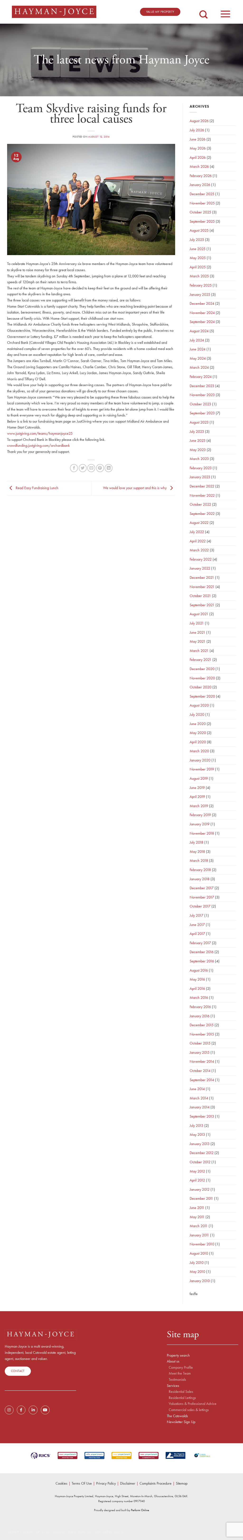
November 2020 (202, 678)
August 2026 (199, 120)
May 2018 (197, 851)
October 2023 (200, 404)
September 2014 (202, 1079)
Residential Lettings (182, 1398)
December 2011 (201, 1198)
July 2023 (197, 431)
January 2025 (200, 294)
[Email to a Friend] (91, 468)
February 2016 (200, 1006)
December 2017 (202, 887)
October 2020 (200, 687)
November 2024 (202, 312)
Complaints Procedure (156, 1483)
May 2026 (198, 148)
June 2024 (198, 349)
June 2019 (197, 787)
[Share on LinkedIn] (108, 468)
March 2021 (199, 650)
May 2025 (198, 257)
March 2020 (199, 750)
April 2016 (197, 988)
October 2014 (200, 1070)
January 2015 (200, 1052)
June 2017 (197, 924)
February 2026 (201, 175)
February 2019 (200, 814)
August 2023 (199, 422)
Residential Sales (181, 1392)
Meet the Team (180, 1373)
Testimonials (177, 1379)
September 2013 (202, 1116)
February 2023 (201, 467)
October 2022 (200, 504)
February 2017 (200, 942)
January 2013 (200, 1143)
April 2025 (198, 267)
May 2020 (198, 732)
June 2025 (198, 248)
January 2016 (200, 1015)
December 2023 (202, 385)
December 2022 (202, 486)
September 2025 (202, 221)
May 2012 (197, 1171)
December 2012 (202, 1152)
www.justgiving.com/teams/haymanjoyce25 (40, 433)
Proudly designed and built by (121, 1510)
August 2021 (199, 613)
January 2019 (200, 824)
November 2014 (202, 1061)
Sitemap (181, 1483)
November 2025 (202, 203)
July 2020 (197, 714)
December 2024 (202, 303)
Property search (178, 1355)
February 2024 (201, 376)
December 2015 (202, 1024)
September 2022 (202, 513)
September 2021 (202, 604)
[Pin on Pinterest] (100, 468)
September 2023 (202, 413)
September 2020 (202, 696)
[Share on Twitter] (83, 468)
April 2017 (197, 933)
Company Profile (181, 1367)
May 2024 (198, 358)
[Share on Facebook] (74, 468)
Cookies (61, 1483)
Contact (18, 1371)
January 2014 (200, 1107)
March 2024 (199, 367)
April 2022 (198, 541)
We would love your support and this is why (135, 487)
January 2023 (200, 476)
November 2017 (202, 897)
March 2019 (199, 805)
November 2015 (202, 1034)
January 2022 (200, 568)
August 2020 (199, 705)
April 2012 (197, 1180)
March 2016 (199, 997)
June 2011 (197, 1207)
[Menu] (225, 11)
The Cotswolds (177, 1416)
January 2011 (199, 1235)
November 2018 (202, 833)
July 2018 (196, 842)
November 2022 (202, 495)
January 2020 (200, 760)
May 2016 (197, 979)
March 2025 (199, 276)
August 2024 (199, 330)
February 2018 (200, 869)
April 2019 (197, 796)
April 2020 (198, 741)
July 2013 (196, 1125)
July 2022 (197, 531)
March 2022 (199, 550)
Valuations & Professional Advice (192, 1404)
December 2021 (202, 577)
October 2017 (200, 906)
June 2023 (198, 440)
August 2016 (199, 970)
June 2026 (198, 139)
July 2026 (197, 130)
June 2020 (198, 723)
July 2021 (197, 623)
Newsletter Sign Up (181, 1422)
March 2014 (199, 1098)
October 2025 (200, 212)
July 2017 (196, 915)
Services (173, 1386)
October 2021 (200, 595)
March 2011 (199, 1225)
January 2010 (200, 1280)
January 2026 (200, 184)
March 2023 (199, 458)
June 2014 (197, 1088)
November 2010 (202, 1244)
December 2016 (202, 951)
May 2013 (197, 1134)
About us (173, 1361)
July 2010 (197, 1262)
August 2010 (199, 1253)
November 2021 (202, 586)
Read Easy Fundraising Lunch (36, 487)
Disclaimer (127, 1483)
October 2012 (200, 1161)
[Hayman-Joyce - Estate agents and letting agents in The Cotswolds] (54, 12)
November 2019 (202, 769)
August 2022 (199, 522)
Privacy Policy (106, 1483)
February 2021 (200, 659)
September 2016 (202, 961)
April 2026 (198, 157)
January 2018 (200, 878)
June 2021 (197, 632)
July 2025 (197, 239)
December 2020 (202, 668)
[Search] (203, 10)
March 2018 (199, 860)
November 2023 (202, 394)
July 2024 (197, 340)
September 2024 (202, 321)
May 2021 (198, 641)
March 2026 (199, 166)
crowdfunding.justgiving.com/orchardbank (38, 445)
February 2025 (201, 285)
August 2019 (199, 778)
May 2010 (197, 1271)
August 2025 (199, 230)
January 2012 (200, 1189)
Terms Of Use (82, 1483)
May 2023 (198, 449)
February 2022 (201, 559)
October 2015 (200, 1043)
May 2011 (197, 1216)
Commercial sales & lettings (189, 1410)
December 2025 (202, 193)
